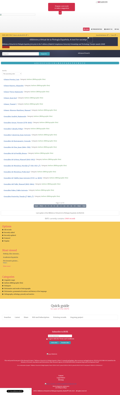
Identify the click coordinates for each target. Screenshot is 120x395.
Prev (41, 206)
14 (71, 206)
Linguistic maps (9, 280)
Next (79, 206)
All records (8, 230)
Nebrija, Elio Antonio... (11, 254)
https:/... (5, 263)
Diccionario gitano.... (10, 261)
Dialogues (7, 286)
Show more (7, 266)
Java (113, 35)
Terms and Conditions (66, 339)
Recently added (9, 232)
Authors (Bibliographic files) (36, 79)
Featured (7, 238)
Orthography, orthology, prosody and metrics (19, 294)
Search (44, 54)
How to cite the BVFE (19, 35)
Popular (6, 241)
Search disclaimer (101, 35)
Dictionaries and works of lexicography (17, 288)
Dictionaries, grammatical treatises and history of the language (25, 291)
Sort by (4, 70)
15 (74, 206)
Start (36, 206)
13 (68, 206)
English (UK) (103, 2)
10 (57, 206)
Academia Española (10, 257)
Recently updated (10, 235)
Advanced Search (84, 53)
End (84, 206)
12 (64, 206)
